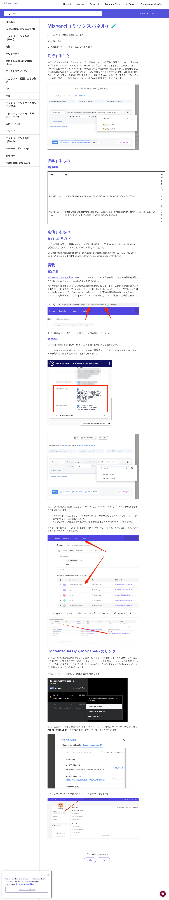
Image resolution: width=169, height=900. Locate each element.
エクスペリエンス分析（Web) (17, 38)
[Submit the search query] (8, 13)
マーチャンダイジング (17, 148)
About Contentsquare (18, 162)
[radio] (90, 860)
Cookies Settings (27, 890)
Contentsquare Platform (152, 4)
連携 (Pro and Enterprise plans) (19, 62)
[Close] (48, 875)
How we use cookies (25, 884)
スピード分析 (13, 123)
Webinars (81, 4)
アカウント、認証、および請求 (21, 80)
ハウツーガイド (14, 53)
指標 (8, 46)
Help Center (129, 4)
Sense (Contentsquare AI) (20, 29)
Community (95, 4)
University (68, 4)
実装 (8, 96)
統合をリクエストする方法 (60, 277)
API (8, 88)
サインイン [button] (155, 13)
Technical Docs (112, 4)
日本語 (143, 13)
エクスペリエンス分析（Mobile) (17, 140)
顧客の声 (10, 155)
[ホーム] (11, 3)
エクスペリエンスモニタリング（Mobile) (21, 115)
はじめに (10, 21)
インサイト (12, 131)
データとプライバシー (17, 71)
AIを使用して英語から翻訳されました (68, 35)
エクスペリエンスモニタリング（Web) (21, 105)
